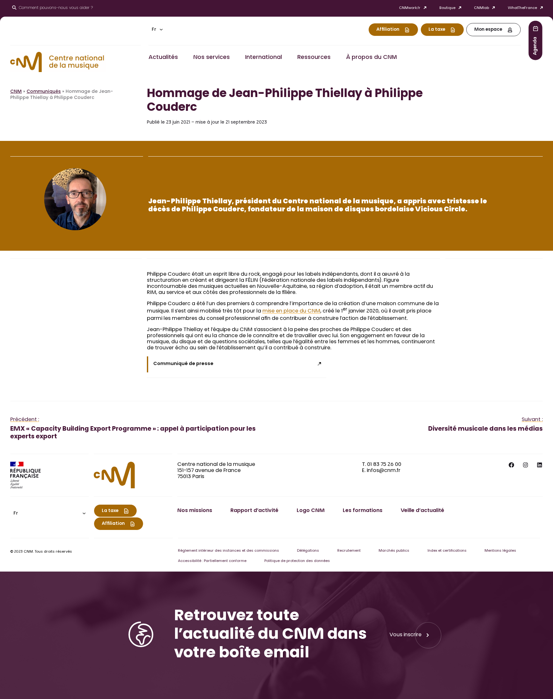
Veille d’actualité (422, 510)
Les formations (362, 510)
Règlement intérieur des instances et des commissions (228, 551)
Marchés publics (394, 551)
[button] (157, 30)
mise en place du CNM (291, 311)
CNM (16, 92)
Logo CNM (311, 510)
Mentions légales (500, 551)
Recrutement (349, 551)
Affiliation (387, 30)
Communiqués (44, 92)
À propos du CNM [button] (371, 58)
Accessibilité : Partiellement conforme (212, 561)
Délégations (308, 551)
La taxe (437, 30)
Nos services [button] (211, 58)
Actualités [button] (163, 58)
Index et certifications (447, 551)
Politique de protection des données (297, 561)
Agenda (535, 46)
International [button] (263, 58)
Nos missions (194, 510)
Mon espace (488, 30)
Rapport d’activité (254, 510)
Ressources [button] (314, 58)
